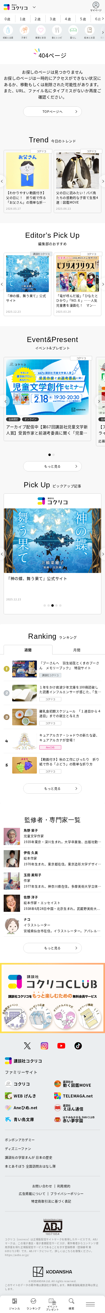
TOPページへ (52, 111)
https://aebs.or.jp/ (17, 1255)
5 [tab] (60, 605)
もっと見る (52, 788)
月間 (76, 649)
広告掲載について (32, 1193)
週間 (28, 649)
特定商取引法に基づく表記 (51, 1201)
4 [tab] (56, 605)
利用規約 (64, 1186)
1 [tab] (44, 605)
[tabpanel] (52, 553)
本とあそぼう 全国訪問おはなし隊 (30, 1166)
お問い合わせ (42, 1186)
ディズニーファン (18, 1148)
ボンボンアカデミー (20, 1139)
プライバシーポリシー (67, 1193)
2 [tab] (48, 605)
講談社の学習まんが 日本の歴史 (28, 1157)
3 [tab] (52, 605)
